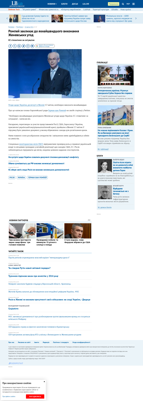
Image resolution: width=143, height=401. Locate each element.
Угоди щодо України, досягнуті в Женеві (26, 105)
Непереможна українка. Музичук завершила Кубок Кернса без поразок (115, 92)
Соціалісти (13, 308)
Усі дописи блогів (104, 207)
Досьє (75, 4)
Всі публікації (103, 149)
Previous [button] (7, 18)
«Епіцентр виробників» (71, 9)
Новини (51, 4)
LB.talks (114, 9)
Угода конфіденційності (81, 342)
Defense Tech (14, 9)
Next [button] (136, 18)
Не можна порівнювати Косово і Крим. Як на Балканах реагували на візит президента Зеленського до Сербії (115, 133)
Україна (21, 177)
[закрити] (44, 381)
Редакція (46, 342)
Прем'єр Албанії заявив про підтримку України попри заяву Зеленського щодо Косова (77, 18)
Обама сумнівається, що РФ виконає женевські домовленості (36, 163)
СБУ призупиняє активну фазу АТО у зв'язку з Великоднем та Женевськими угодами (44, 334)
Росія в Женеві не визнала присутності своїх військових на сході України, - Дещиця (49, 299)
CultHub (86, 9)
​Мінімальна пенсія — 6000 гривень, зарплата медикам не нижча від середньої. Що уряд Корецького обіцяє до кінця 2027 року (119, 21)
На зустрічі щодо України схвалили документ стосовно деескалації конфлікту (43, 157)
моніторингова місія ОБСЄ (31, 144)
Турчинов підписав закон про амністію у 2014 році (33, 276)
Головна (11, 27)
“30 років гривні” (29, 9)
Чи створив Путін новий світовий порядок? (29, 268)
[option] (29, 18)
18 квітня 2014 (29, 27)
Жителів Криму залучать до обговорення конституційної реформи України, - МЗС (43, 291)
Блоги (64, 4)
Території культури (101, 9)
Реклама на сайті (24, 342)
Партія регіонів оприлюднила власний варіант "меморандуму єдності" (39, 257)
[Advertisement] (50, 199)
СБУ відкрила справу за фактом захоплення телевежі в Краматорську (38, 326)
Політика (19, 27)
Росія (12, 177)
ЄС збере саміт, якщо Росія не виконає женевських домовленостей (38, 169)
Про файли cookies (8, 396)
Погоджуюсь (35, 396)
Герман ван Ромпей (57, 110)
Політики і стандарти (61, 342)
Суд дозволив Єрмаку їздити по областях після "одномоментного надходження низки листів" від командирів (35, 20)
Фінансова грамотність (49, 9)
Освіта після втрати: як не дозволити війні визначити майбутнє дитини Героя (123, 166)
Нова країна (125, 9)
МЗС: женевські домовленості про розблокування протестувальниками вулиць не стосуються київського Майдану (49, 317)
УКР (128, 4)
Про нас (11, 342)
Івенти (36, 342)
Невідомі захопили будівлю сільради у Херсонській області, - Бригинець (39, 283)
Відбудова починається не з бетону (121, 191)
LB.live (86, 4)
